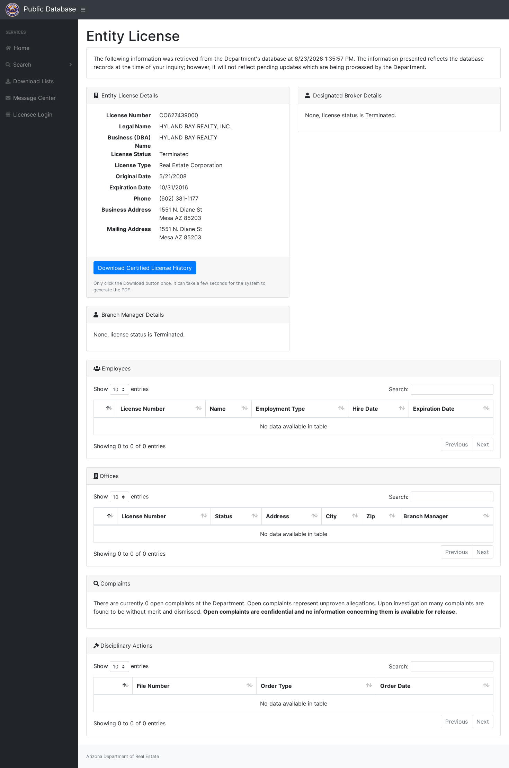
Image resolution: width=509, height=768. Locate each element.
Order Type (276, 685)
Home (21, 47)
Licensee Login (32, 114)
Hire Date (365, 408)
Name (218, 408)
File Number (153, 685)
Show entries (121, 388)
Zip (370, 516)
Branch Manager (425, 516)
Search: (398, 389)
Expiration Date (434, 408)
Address (277, 516)
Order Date (395, 685)
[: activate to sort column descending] (105, 409)
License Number (142, 408)
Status (223, 516)
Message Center (34, 97)
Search (22, 64)
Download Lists (33, 81)
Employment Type (280, 408)
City (331, 516)
